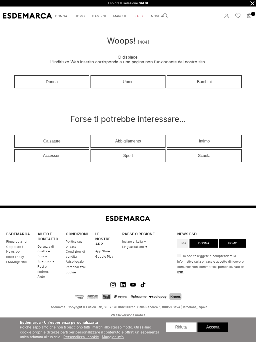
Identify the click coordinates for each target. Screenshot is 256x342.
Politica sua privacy (74, 244)
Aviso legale (75, 261)
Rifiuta (181, 327)
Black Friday (15, 257)
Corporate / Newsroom (14, 249)
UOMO (232, 243)
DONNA (203, 243)
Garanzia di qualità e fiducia (46, 251)
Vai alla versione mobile (128, 315)
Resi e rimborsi (44, 269)
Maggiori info (113, 337)
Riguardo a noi (16, 241)
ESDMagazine (16, 262)
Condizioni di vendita (75, 254)
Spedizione (46, 261)
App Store (102, 251)
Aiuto (41, 276)
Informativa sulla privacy (194, 261)
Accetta (213, 327)
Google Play (104, 256)
